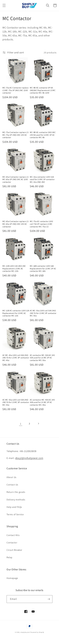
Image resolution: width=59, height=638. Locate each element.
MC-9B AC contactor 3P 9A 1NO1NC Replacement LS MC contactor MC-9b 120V (42, 90)
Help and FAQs (14, 506)
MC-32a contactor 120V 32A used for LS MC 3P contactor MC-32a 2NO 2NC (42, 179)
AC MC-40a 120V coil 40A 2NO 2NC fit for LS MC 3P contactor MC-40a (15, 357)
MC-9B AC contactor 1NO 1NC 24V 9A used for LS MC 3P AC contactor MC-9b (43, 135)
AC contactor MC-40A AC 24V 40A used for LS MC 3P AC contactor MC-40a (42, 402)
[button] (4, 5)
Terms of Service (15, 514)
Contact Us (12, 484)
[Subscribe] (48, 599)
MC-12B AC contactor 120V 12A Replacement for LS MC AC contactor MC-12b (15, 313)
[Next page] (38, 423)
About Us (11, 477)
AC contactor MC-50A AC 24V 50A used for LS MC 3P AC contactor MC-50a (42, 357)
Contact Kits (13, 535)
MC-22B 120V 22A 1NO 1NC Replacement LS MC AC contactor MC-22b (14, 268)
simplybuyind (25, 632)
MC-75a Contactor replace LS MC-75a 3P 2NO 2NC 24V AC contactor (15, 135)
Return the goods (16, 492)
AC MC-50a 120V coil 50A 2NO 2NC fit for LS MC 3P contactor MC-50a (15, 402)
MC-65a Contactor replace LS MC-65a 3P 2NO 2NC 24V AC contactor (15, 224)
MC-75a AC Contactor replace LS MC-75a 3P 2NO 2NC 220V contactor (15, 90)
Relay (9, 557)
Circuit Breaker (14, 549)
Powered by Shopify (37, 632)
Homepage (12, 578)
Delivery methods (16, 499)
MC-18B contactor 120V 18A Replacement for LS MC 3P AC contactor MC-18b (43, 268)
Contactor (12, 542)
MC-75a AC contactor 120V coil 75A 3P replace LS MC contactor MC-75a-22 (41, 224)
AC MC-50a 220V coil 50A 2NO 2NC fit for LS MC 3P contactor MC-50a (43, 313)
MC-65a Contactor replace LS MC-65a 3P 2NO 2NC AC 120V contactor (15, 179)
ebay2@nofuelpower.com (29, 458)
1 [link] (20, 423)
